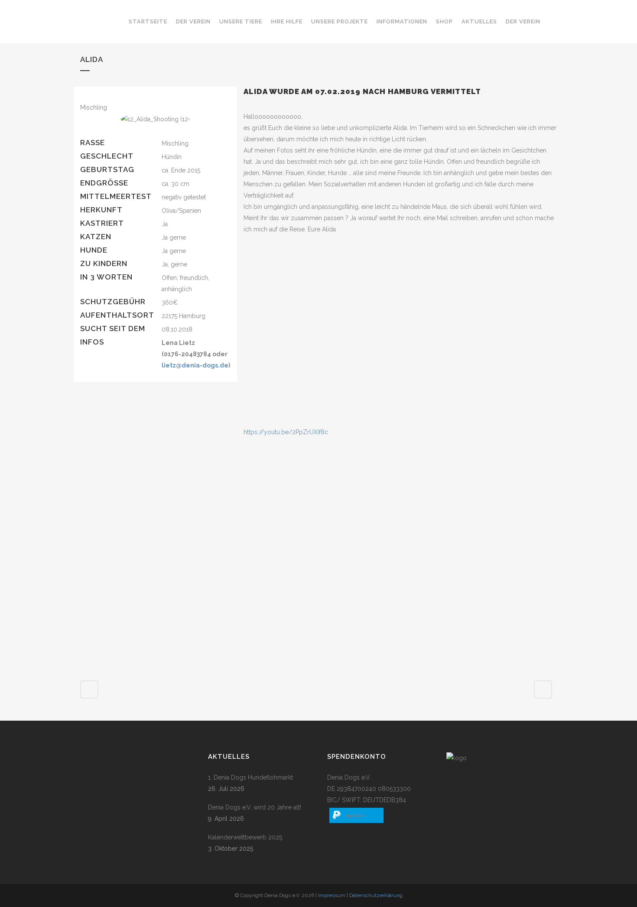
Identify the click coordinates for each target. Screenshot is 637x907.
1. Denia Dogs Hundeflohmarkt (250, 777)
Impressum (331, 895)
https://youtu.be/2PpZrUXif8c (286, 432)
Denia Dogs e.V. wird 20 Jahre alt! (254, 807)
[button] (356, 815)
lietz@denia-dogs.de (195, 365)
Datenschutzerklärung (376, 895)
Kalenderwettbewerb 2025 (245, 837)
